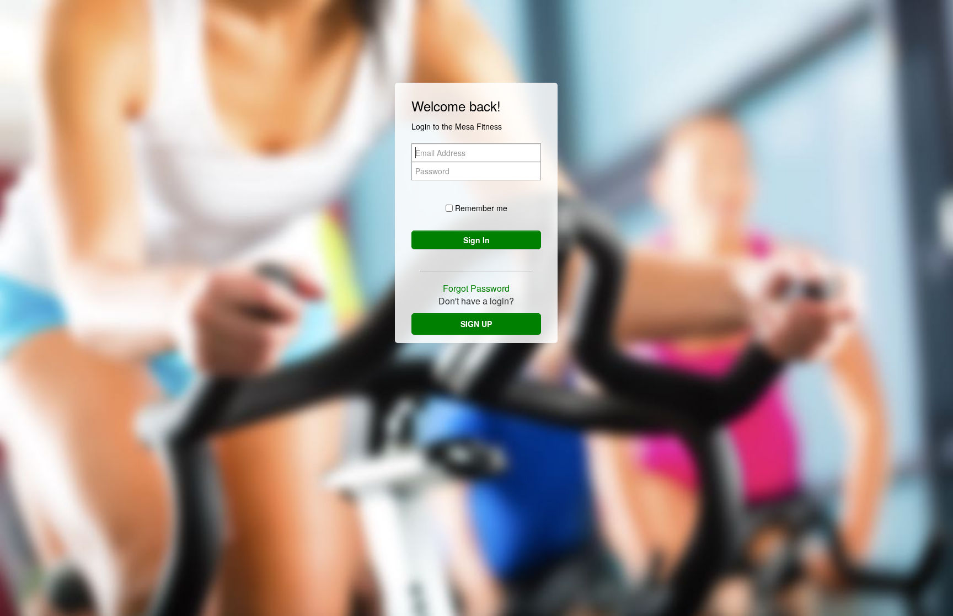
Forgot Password (476, 288)
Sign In (476, 239)
